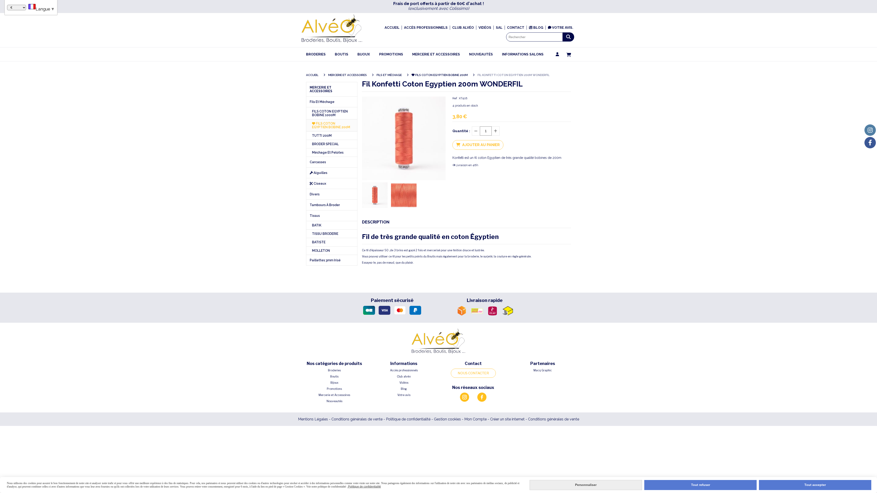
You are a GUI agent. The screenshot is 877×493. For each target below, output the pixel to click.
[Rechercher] (568, 37)
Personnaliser (586, 485)
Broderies (334, 370)
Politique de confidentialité (408, 419)
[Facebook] (870, 142)
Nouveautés (334, 401)
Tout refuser (700, 485)
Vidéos (403, 382)
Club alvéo (404, 376)
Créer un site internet (507, 419)
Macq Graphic (543, 370)
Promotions (334, 389)
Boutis (334, 376)
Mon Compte (475, 419)
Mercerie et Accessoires (334, 395)
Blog (404, 389)
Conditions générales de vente (357, 419)
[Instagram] (870, 130)
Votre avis (403, 395)
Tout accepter (815, 485)
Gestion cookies (448, 419)
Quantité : (461, 131)
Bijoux (334, 382)
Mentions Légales (313, 419)
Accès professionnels (404, 370)
